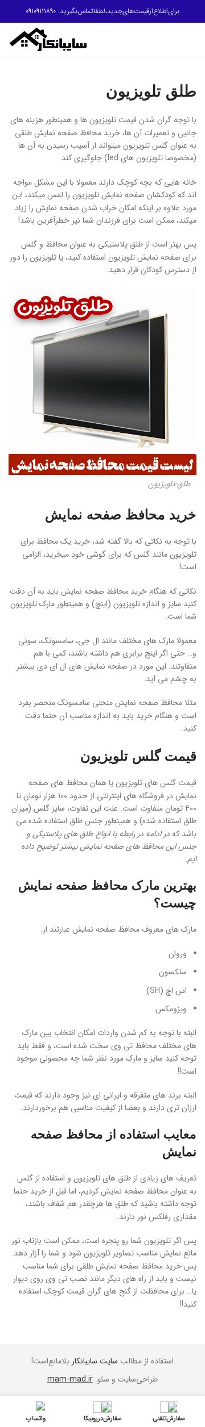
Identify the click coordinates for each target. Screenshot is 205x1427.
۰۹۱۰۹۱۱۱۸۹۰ (41, 11)
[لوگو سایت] (48, 39)
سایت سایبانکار (95, 1361)
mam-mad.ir (70, 1379)
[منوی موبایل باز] (192, 39)
